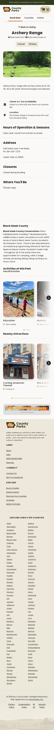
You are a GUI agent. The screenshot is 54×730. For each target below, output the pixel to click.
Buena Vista (11, 540)
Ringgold (31, 651)
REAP (34, 705)
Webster (31, 674)
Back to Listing (28, 27)
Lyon (30, 618)
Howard (10, 595)
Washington (33, 670)
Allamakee (11, 527)
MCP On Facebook (14, 477)
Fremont (31, 579)
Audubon (10, 530)
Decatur (10, 566)
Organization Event (24, 705)
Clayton (31, 556)
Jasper (31, 602)
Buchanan (32, 536)
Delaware (32, 566)
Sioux (30, 657)
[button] (23, 330)
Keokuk (31, 608)
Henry (30, 592)
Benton (31, 530)
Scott (30, 654)
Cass (9, 546)
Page (9, 641)
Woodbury (11, 680)
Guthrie (10, 585)
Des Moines (11, 569)
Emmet (31, 572)
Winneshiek (32, 677)
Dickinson (32, 569)
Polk (8, 647)
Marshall (31, 625)
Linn (8, 615)
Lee (29, 612)
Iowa (30, 598)
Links (8, 454)
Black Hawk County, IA (37, 37)
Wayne (9, 674)
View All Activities (11, 271)
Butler (30, 540)
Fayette (10, 576)
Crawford (32, 559)
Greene (10, 582)
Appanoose (33, 527)
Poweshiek (11, 651)
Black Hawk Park (17, 37)
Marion (9, 625)
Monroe (31, 631)
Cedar (30, 546)
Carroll (31, 543)
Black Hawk (11, 533)
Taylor (9, 664)
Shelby (9, 657)
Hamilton (31, 585)
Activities (10, 500)
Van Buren (11, 667)
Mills (8, 628)
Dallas (9, 563)
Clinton (9, 559)
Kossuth (10, 612)
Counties (29, 17)
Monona (10, 631)
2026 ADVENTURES (14, 458)
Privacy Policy (11, 705)
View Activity (10, 324)
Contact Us (11, 473)
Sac (8, 654)
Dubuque (10, 572)
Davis (30, 563)
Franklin (10, 579)
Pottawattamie (34, 647)
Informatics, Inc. (36, 699)
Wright (9, 683)
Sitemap (10, 462)
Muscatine (32, 634)
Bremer (10, 536)
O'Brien (10, 638)
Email (22, 44)
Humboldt (32, 595)
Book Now (15, 17)
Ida (8, 598)
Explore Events (12, 492)
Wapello (31, 667)
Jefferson (10, 605)
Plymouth (10, 644)
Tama (30, 660)
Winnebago (11, 677)
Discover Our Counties (16, 496)
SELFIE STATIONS (13, 504)
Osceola (31, 638)
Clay (8, 556)
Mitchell (31, 628)
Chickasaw (11, 553)
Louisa (30, 615)
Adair (9, 523)
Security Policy (42, 705)
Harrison (10, 592)
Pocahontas (33, 644)
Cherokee (32, 549)
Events (40, 17)
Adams (31, 523)
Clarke (30, 553)
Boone (30, 533)
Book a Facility (12, 488)
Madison (10, 621)
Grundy (31, 582)
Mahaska (32, 621)
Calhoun (10, 543)
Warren (10, 670)
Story (9, 660)
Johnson (31, 605)
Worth (30, 680)
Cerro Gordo (12, 549)
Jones (9, 608)
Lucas (9, 618)
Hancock (10, 589)
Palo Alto (31, 641)
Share (33, 44)
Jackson (10, 602)
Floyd (30, 576)
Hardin (30, 589)
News (8, 450)
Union (30, 664)
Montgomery (12, 634)
